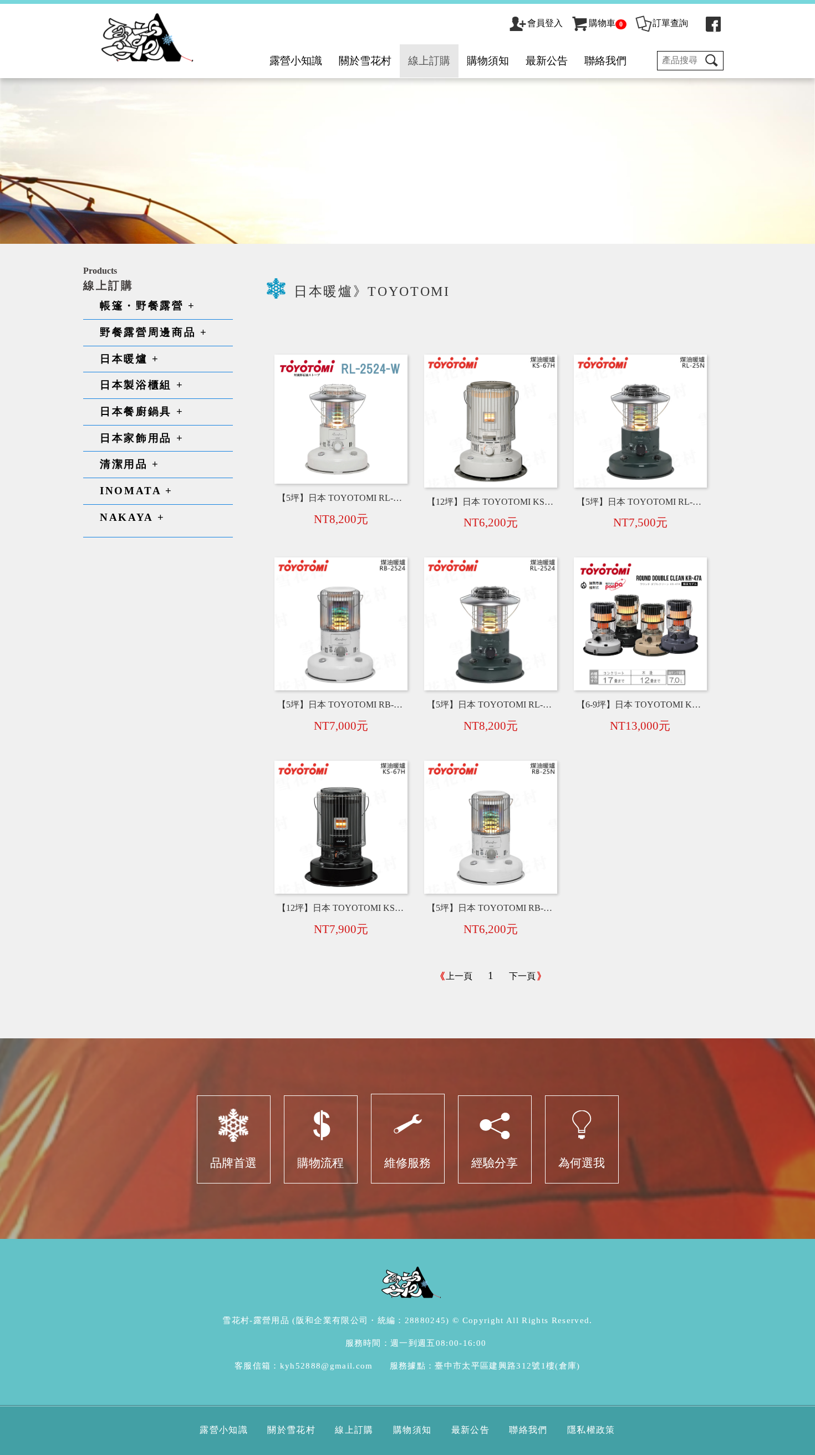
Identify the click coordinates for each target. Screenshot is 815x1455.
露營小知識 (295, 60)
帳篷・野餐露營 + (148, 305)
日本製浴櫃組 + (142, 385)
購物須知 (488, 60)
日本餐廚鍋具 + (142, 411)
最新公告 (547, 60)
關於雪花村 (365, 60)
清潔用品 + (130, 464)
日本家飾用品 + (142, 438)
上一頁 (459, 976)
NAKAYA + (132, 517)
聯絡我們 (605, 60)
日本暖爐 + (130, 359)
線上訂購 (429, 60)
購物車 (606, 23)
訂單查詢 (670, 23)
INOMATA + (136, 490)
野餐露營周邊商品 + (154, 332)
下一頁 (522, 976)
